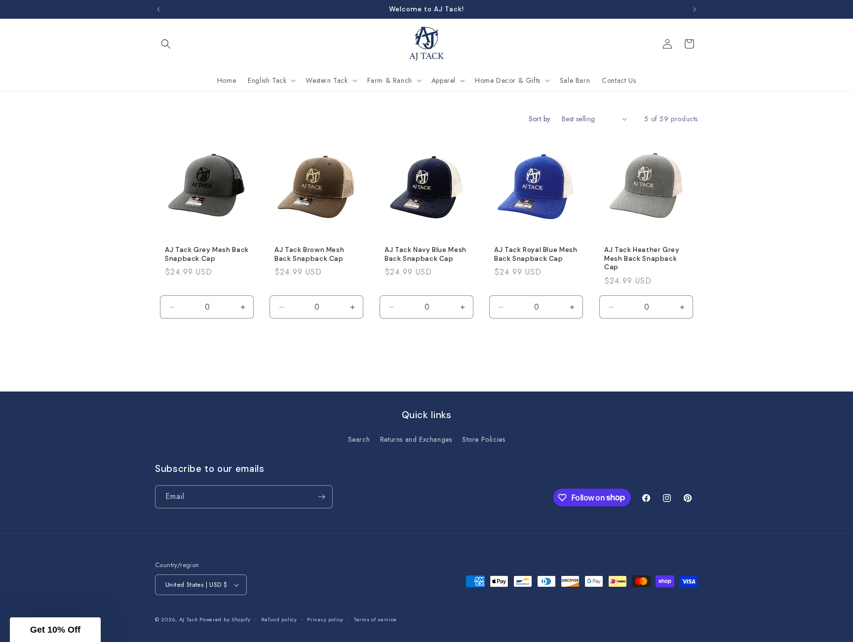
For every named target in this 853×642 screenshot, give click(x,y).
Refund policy (279, 619)
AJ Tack (189, 619)
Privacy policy (325, 619)
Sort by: (540, 119)
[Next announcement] (694, 9)
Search (359, 439)
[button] (166, 44)
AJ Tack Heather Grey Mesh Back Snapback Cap (642, 258)
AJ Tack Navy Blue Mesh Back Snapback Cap (425, 254)
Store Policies (483, 439)
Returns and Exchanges (416, 439)
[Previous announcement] (158, 9)
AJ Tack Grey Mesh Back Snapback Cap (207, 254)
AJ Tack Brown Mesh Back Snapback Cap (309, 254)
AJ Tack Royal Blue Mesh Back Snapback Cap (536, 254)
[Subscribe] (321, 496)
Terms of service (375, 619)
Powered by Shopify (225, 619)
